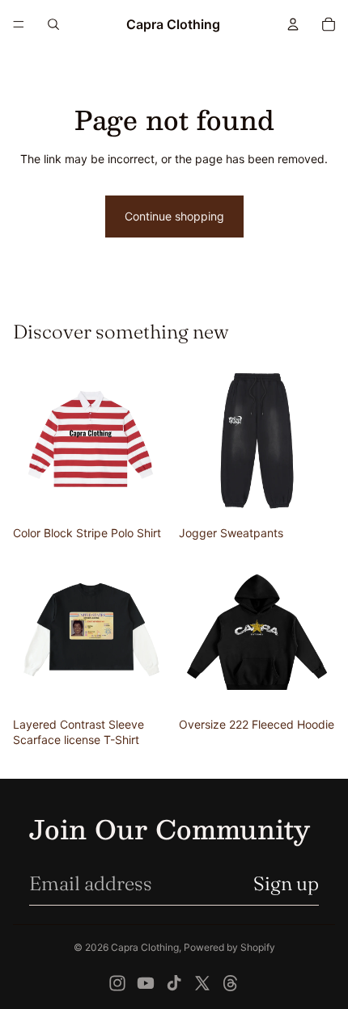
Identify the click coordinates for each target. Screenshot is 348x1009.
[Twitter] (202, 983)
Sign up (286, 883)
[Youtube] (145, 983)
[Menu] (18, 24)
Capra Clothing (145, 947)
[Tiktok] (174, 983)
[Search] (53, 24)
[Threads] (230, 983)
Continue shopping (174, 216)
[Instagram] (117, 983)
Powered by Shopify (229, 947)
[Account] (293, 24)
